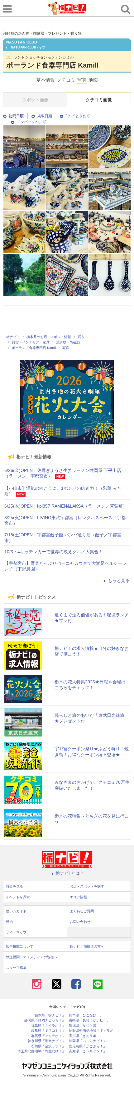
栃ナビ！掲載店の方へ (87, 946)
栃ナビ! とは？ (69, 873)
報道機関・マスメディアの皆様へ (31, 957)
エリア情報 (78, 897)
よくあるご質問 (82, 911)
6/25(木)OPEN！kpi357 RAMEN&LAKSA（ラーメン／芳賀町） (65, 506)
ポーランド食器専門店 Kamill (52, 65)
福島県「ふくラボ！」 (48, 1025)
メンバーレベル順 (31, 122)
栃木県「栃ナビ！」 (50, 1015)
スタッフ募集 (16, 968)
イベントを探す (18, 897)
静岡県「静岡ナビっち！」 (44, 1020)
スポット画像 (35, 99)
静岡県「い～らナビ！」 (88, 1041)
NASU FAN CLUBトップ (28, 47)
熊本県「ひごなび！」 (86, 1015)
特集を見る (14, 886)
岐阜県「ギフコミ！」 (48, 1030)
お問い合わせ (80, 922)
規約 (9, 922)
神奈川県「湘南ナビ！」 (46, 1041)
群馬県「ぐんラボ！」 (48, 1036)
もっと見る (119, 580)
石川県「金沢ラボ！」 (48, 1046)
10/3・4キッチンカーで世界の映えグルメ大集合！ (53, 551)
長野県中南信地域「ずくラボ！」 (94, 1030)
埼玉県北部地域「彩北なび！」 (41, 1051)
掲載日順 (44, 116)
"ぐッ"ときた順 (77, 116)
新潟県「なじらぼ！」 (86, 1025)
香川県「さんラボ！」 (86, 1036)
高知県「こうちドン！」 (88, 1051)
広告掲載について (19, 946)
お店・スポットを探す (87, 886)
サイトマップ (16, 932)
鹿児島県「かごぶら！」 (88, 1046)
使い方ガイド (16, 911)
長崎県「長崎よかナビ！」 (89, 1020)
